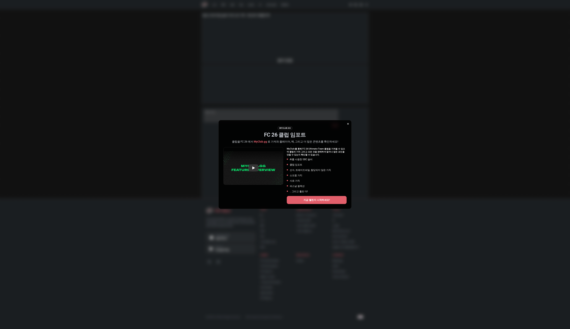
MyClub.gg (260, 141)
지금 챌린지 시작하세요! (317, 199)
